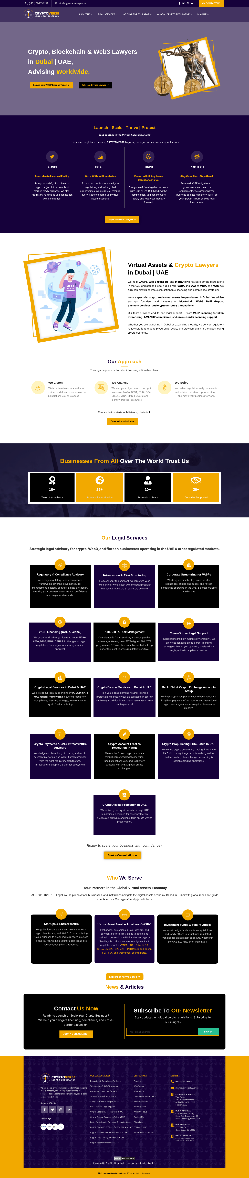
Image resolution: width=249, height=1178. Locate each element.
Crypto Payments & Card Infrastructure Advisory (111, 1127)
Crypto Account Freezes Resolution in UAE (108, 1132)
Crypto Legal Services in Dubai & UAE (106, 1112)
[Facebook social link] (179, 3)
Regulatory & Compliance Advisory (105, 1081)
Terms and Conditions (143, 1132)
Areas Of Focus (140, 1112)
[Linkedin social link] (192, 3)
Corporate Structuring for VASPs (104, 1091)
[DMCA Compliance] (124, 1158)
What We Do (139, 1091)
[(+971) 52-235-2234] (26, 3)
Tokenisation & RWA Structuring (104, 1086)
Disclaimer (138, 1122)
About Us (138, 1081)
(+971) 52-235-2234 (38, 3)
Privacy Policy (140, 1127)
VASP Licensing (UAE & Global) (103, 1096)
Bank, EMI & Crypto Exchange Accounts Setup (110, 1122)
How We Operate (141, 1101)
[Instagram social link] (188, 3)
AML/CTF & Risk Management (103, 1101)
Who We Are (139, 1086)
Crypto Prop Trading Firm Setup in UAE (107, 1137)
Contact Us (139, 1117)
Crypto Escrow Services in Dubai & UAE (107, 1117)
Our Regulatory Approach (145, 1096)
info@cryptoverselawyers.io (72, 3)
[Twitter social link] (183, 3)
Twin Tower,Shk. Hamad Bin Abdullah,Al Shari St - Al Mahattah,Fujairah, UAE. (185, 1099)
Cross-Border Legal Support (102, 1107)
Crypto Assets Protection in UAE (104, 1143)
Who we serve (140, 1107)
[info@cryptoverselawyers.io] (56, 3)
